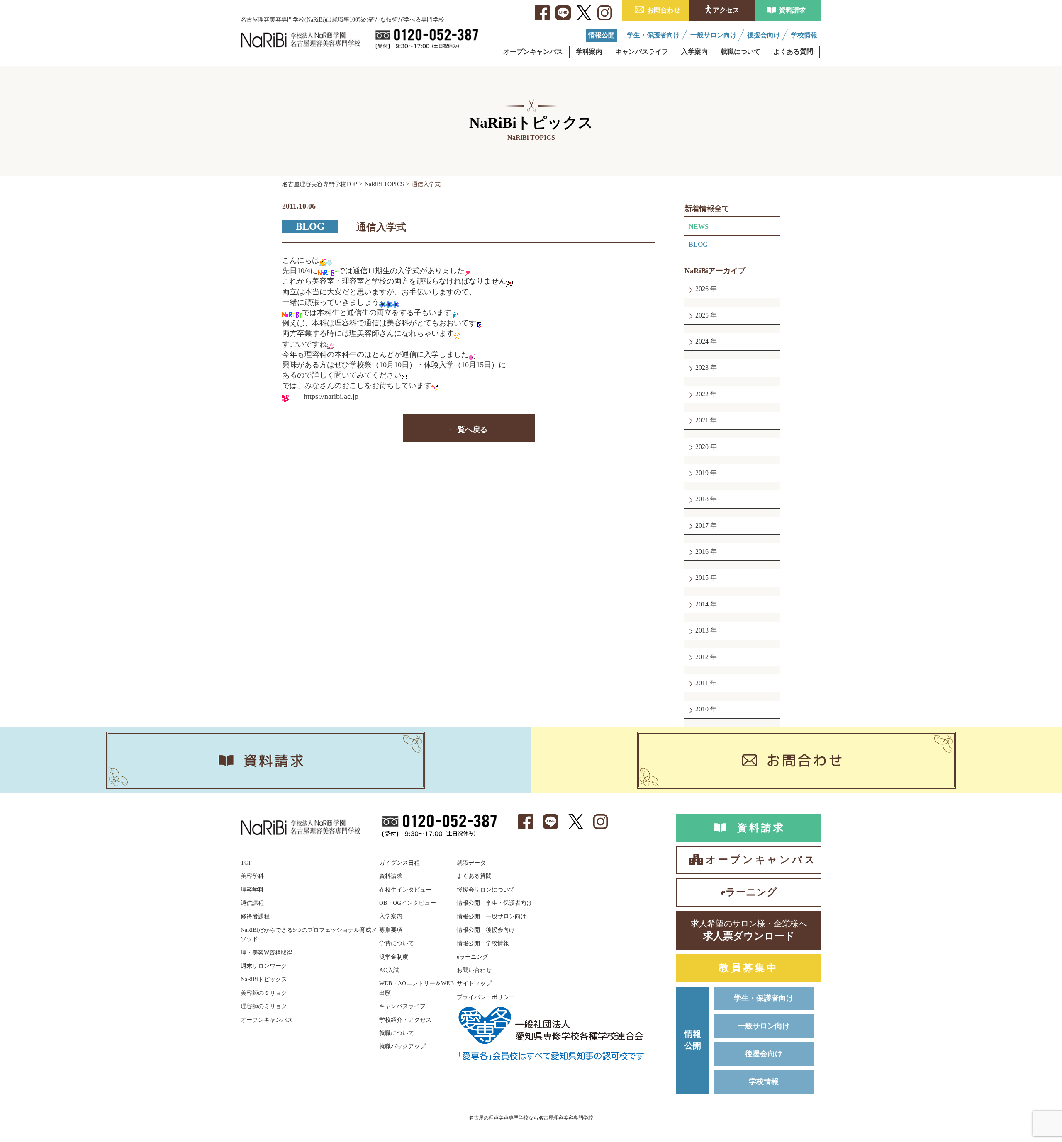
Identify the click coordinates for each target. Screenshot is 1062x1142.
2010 (702, 709)
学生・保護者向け (764, 998)
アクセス (726, 10)
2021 (702, 420)
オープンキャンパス (761, 859)
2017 (702, 525)
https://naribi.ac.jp (331, 396)
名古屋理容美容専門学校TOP (319, 184)
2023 (702, 367)
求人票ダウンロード (749, 930)
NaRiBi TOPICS (384, 184)
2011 (702, 682)
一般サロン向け (764, 1026)
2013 (702, 630)
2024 (702, 341)
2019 (702, 472)
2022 (702, 394)
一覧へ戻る (468, 429)
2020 (702, 446)
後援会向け (763, 1054)
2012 (702, 656)
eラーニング (749, 892)
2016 (702, 551)
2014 (702, 604)
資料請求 (792, 10)
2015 (702, 577)
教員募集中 (749, 968)
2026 (702, 288)
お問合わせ (663, 10)
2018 (702, 498)
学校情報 (764, 1081)
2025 (702, 315)
